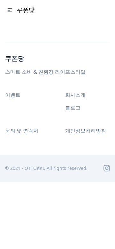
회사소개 (75, 94)
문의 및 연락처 (21, 130)
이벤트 (12, 94)
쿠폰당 (14, 58)
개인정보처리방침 (85, 130)
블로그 (72, 107)
